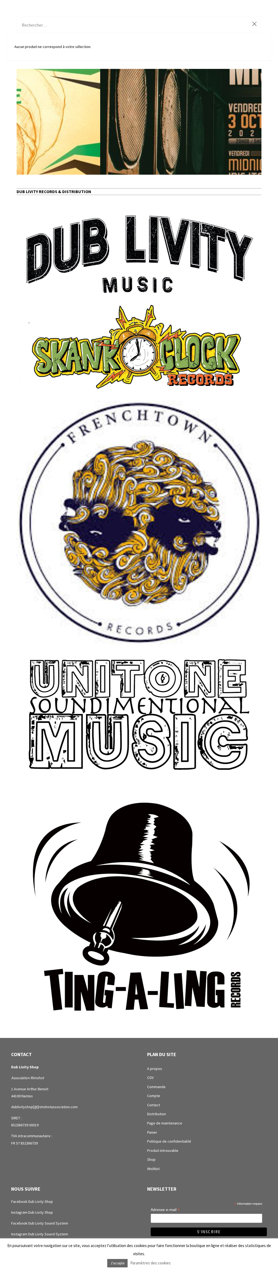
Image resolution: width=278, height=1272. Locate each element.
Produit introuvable (162, 1150)
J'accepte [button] (117, 1263)
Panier (152, 1132)
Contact (153, 1104)
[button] (139, 122)
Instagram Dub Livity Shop (32, 1212)
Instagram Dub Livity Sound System (39, 1234)
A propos (154, 1068)
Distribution (156, 1113)
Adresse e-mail (165, 1209)
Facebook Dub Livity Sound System (39, 1223)
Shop (151, 1159)
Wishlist (153, 1168)
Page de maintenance (164, 1123)
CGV (150, 1077)
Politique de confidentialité (169, 1141)
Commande (156, 1086)
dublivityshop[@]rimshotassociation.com (44, 1106)
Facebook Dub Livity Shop (32, 1201)
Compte (153, 1095)
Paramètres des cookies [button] (150, 1262)
